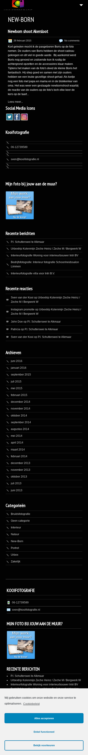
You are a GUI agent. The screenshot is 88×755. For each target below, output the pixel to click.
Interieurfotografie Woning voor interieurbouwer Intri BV (44, 255)
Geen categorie (20, 520)
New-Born (17, 541)
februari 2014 (19, 456)
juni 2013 (16, 490)
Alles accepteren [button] (44, 718)
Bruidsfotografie (20, 514)
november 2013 (20, 469)
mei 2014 (16, 435)
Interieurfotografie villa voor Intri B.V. (33, 273)
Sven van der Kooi (22, 297)
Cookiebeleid (31, 703)
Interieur (16, 527)
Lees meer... (15, 101)
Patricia (15, 329)
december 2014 (20, 401)
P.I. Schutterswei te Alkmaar (27, 241)
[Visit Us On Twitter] (9, 119)
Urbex (14, 554)
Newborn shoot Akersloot (28, 31)
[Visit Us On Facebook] (17, 119)
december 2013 (20, 463)
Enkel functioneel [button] (44, 731)
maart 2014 (18, 449)
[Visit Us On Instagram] (24, 119)
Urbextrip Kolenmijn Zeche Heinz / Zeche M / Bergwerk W (46, 248)
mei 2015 (16, 388)
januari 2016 (18, 367)
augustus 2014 (20, 429)
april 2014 (17, 442)
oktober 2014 (19, 415)
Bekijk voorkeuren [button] (44, 745)
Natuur (15, 534)
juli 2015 (16, 381)
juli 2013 (16, 483)
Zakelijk (15, 561)
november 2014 (20, 408)
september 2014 (21, 422)
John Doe (17, 321)
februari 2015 (19, 395)
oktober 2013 (19, 476)
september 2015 (21, 374)
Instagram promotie (23, 309)
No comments (72, 40)
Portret (15, 548)
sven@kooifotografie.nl (25, 159)
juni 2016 (16, 361)
